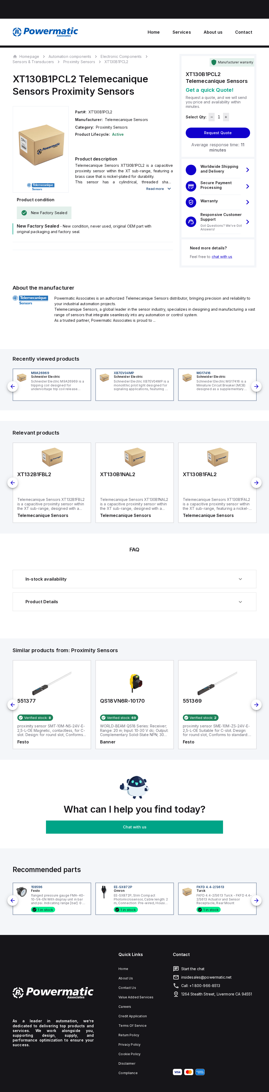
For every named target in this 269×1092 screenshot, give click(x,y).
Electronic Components (121, 56)
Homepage (29, 56)
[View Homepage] (45, 32)
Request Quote (218, 132)
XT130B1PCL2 (116, 62)
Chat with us (134, 826)
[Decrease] (212, 117)
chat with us (222, 256)
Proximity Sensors (79, 61)
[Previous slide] (12, 386)
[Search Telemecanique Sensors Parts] (30, 302)
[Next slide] (256, 386)
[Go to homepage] (53, 993)
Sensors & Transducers (33, 61)
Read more (155, 189)
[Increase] (226, 117)
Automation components (70, 56)
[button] (218, 170)
